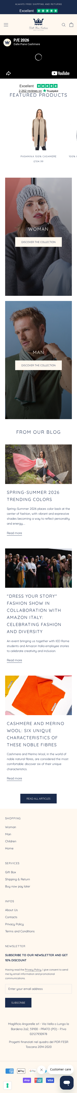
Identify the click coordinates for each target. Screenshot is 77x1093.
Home (9, 848)
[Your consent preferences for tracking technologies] (7, 1085)
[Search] (64, 24)
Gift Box (10, 872)
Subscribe (18, 1002)
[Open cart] (71, 25)
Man (8, 834)
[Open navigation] (6, 24)
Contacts (11, 917)
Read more (14, 533)
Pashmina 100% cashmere (38, 156)
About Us (11, 910)
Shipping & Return (17, 879)
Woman (10, 827)
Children (10, 841)
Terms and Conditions (20, 931)
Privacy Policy (14, 924)
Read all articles (38, 798)
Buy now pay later (17, 886)
